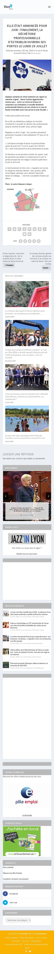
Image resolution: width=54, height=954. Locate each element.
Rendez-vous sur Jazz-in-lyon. (27, 554)
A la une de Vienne (41, 50)
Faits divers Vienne (38, 617)
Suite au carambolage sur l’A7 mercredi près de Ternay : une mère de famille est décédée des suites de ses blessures (29, 625)
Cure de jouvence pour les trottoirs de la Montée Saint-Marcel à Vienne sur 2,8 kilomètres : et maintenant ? (26, 396)
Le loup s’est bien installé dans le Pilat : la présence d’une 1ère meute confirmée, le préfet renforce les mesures (30, 613)
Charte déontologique (27, 938)
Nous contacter (8, 867)
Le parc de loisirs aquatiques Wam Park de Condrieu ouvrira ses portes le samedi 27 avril (25, 436)
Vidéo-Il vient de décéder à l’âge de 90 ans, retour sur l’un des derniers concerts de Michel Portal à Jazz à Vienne (27, 509)
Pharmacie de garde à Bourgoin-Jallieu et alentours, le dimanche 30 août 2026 (29, 664)
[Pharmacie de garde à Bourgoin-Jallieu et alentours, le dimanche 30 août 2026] (6, 665)
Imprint (27, 948)
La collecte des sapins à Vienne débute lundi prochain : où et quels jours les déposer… (24, 312)
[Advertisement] (22, 583)
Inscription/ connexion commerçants (16, 879)
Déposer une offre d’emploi (12, 873)
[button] (23, 518)
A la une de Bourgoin (26, 668)
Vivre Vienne (16, 941)
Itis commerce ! (41, 934)
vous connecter (17, 458)
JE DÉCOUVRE (27, 815)
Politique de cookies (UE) (13, 944)
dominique (17, 50)
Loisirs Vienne (36, 657)
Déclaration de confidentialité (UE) (36, 944)
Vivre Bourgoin (36, 941)
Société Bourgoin (39, 668)
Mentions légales (12, 938)
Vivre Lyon (25, 941)
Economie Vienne (20, 53)
